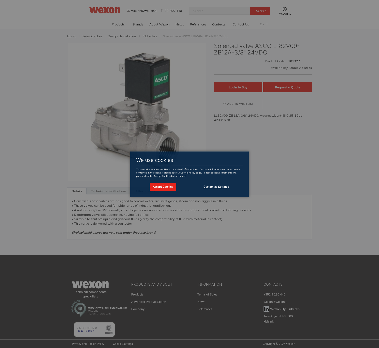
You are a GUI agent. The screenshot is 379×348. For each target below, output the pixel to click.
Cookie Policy (187, 172)
